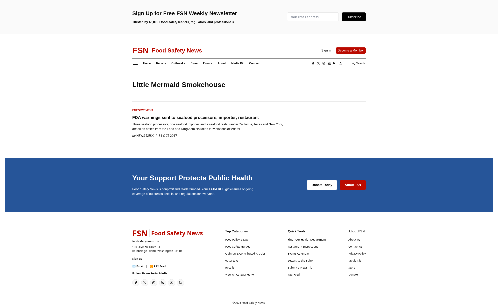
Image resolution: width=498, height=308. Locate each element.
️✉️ (138, 266)
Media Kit (354, 260)
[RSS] (340, 63)
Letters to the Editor (301, 260)
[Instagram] (324, 63)
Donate (353, 274)
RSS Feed (294, 274)
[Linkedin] (329, 63)
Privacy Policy (357, 253)
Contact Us (355, 246)
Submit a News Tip (300, 267)
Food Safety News (253, 303)
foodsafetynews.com (145, 241)
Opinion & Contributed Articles (245, 253)
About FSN (353, 185)
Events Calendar (298, 253)
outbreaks (231, 260)
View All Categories (237, 274)
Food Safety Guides (237, 246)
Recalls (229, 267)
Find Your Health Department (307, 239)
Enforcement (142, 110)
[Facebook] (313, 63)
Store (351, 267)
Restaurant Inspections (303, 246)
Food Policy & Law (236, 239)
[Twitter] (318, 63)
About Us (354, 239)
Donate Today (322, 185)
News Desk (145, 135)
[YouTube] (335, 63)
